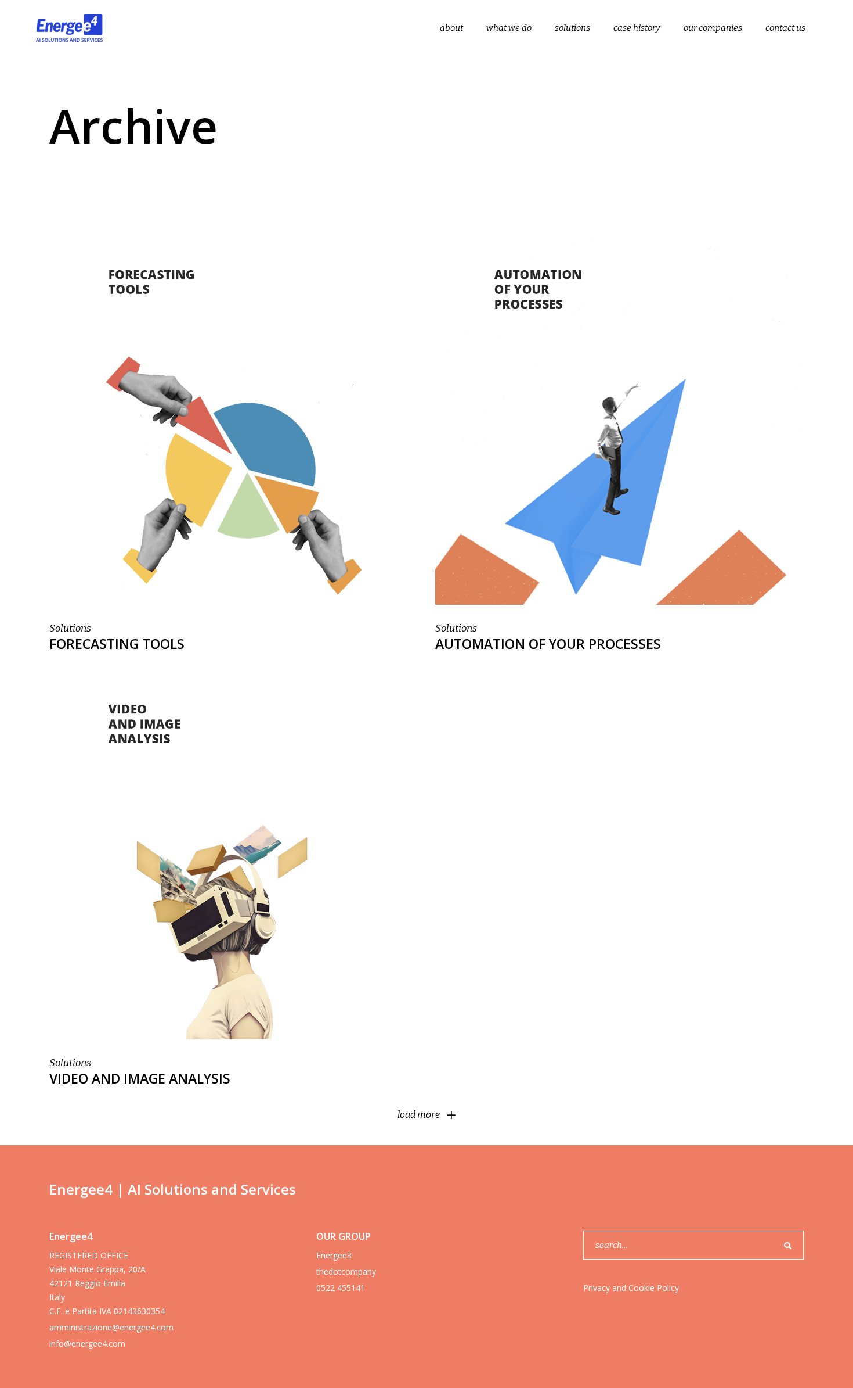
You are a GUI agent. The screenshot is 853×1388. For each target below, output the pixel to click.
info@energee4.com (87, 1343)
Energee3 (334, 1255)
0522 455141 (340, 1287)
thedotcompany (346, 1271)
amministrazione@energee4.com (111, 1327)
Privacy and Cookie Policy (631, 1287)
